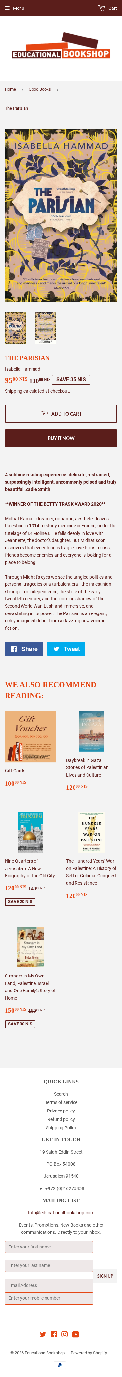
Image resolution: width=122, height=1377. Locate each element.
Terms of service (61, 1102)
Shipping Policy (61, 1127)
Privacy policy (61, 1110)
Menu (18, 8)
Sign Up (105, 1276)
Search (61, 1094)
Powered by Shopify (89, 1352)
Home (10, 89)
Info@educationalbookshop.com (61, 1212)
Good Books (40, 89)
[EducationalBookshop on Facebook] (53, 1335)
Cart (112, 8)
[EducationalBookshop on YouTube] (75, 1335)
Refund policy (61, 1119)
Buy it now (61, 438)
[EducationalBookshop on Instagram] (64, 1335)
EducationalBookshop (45, 1352)
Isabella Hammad (22, 368)
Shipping (13, 391)
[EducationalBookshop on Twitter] (43, 1335)
